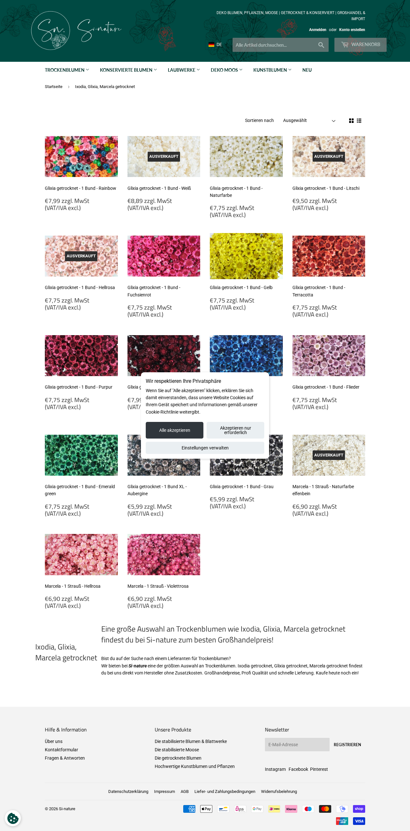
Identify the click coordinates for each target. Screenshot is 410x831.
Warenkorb (365, 44)
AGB (185, 791)
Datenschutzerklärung (128, 791)
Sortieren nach (259, 120)
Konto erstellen (352, 30)
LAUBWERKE (182, 70)
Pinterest (319, 769)
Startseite (53, 86)
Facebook (298, 769)
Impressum (164, 791)
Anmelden (317, 30)
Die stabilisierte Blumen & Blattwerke (191, 741)
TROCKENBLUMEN (65, 70)
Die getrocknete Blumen (178, 758)
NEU (307, 70)
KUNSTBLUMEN (270, 70)
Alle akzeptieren (174, 430)
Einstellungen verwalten (205, 447)
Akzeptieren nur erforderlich (235, 430)
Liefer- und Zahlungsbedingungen (224, 791)
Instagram (275, 769)
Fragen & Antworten (65, 758)
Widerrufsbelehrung (279, 791)
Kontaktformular (61, 749)
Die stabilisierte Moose (177, 749)
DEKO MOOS (225, 70)
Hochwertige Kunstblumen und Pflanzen (195, 766)
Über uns (53, 741)
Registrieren (347, 744)
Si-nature (67, 808)
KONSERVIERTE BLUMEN (126, 70)
